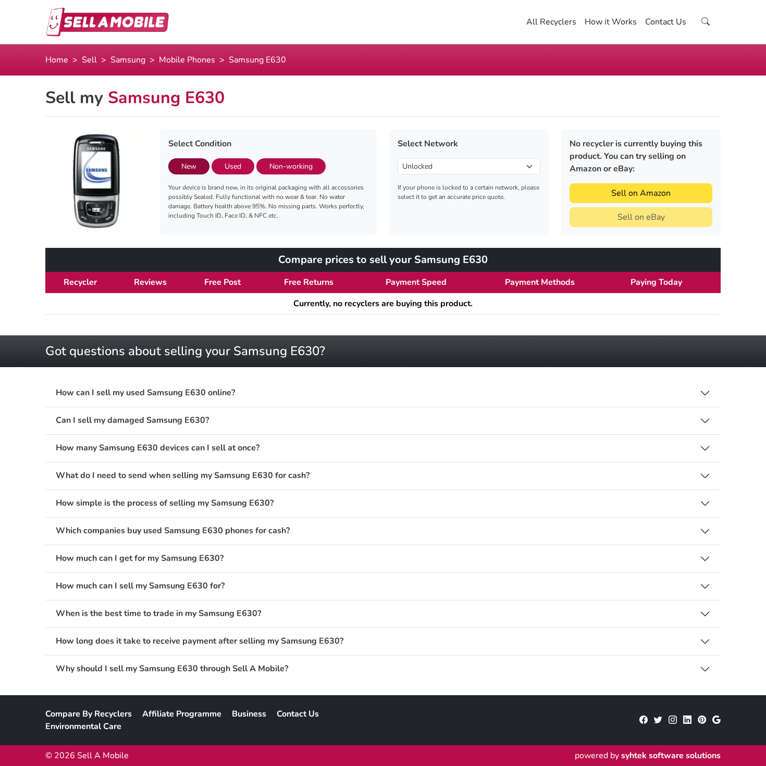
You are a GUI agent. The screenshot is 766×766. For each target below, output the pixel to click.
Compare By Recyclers (88, 714)
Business (249, 714)
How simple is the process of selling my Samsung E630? (165, 503)
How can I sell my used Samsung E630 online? (145, 393)
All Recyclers (551, 22)
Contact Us (665, 22)
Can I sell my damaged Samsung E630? (132, 420)
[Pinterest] (702, 720)
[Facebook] (643, 720)
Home (56, 60)
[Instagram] (673, 720)
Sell (89, 60)
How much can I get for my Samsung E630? (140, 558)
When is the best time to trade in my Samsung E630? (158, 614)
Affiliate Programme (181, 714)
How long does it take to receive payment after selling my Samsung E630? (199, 641)
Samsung (127, 60)
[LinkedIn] (687, 720)
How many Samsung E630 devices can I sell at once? (158, 448)
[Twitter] (658, 720)
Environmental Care (83, 726)
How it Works (611, 22)
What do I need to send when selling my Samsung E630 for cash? (183, 476)
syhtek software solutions (671, 755)
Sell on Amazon (641, 193)
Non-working (291, 166)
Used (233, 166)
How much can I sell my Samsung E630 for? (140, 586)
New (188, 166)
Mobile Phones (187, 60)
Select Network (428, 143)
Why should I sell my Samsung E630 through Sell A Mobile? (172, 669)
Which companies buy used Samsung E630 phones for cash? (173, 531)
